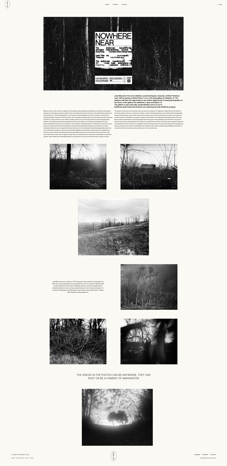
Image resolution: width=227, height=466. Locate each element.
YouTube (213, 454)
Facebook (205, 454)
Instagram (197, 454)
